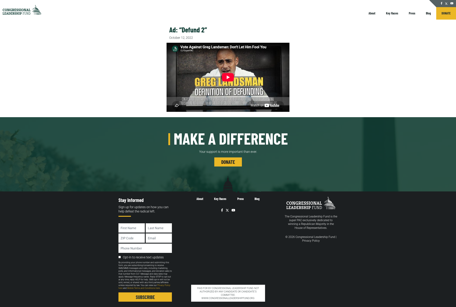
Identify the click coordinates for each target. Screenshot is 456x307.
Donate (446, 13)
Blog (428, 13)
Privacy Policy (311, 240)
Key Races (392, 13)
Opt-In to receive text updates (143, 257)
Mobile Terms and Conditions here (143, 288)
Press (412, 13)
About (372, 13)
